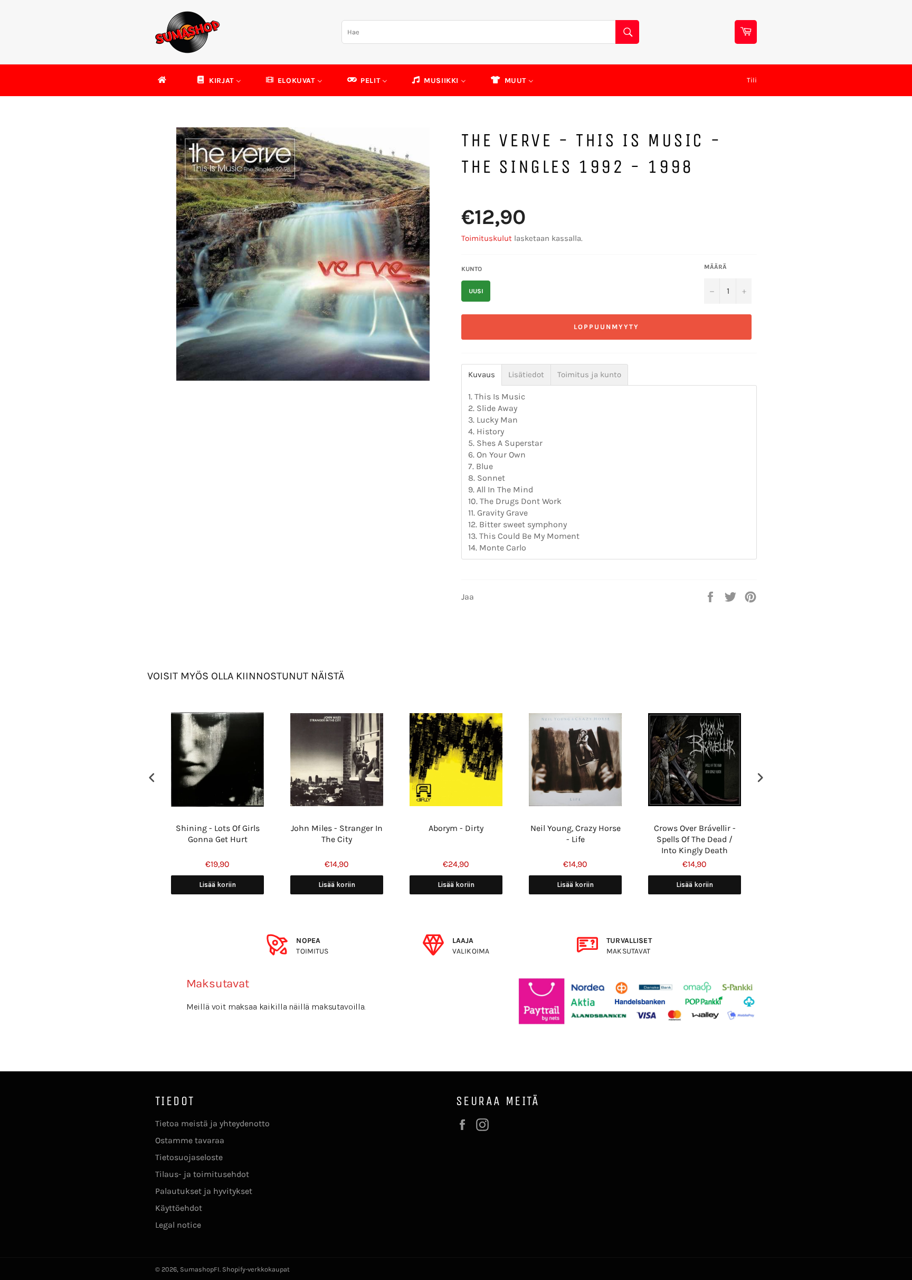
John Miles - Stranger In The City (337, 833)
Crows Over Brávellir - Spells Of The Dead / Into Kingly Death (695, 839)
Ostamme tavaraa (189, 1140)
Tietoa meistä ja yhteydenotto (212, 1123)
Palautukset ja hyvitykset (203, 1191)
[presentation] (152, 777)
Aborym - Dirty (456, 828)
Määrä (715, 266)
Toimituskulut (486, 238)
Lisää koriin (217, 885)
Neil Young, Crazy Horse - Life (575, 833)
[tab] (481, 375)
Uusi (476, 291)
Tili (752, 80)
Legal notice (178, 1225)
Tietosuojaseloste (189, 1157)
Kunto (471, 269)
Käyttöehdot (178, 1208)
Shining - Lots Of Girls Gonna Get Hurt (218, 833)
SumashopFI (200, 1269)
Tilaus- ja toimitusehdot (202, 1174)
